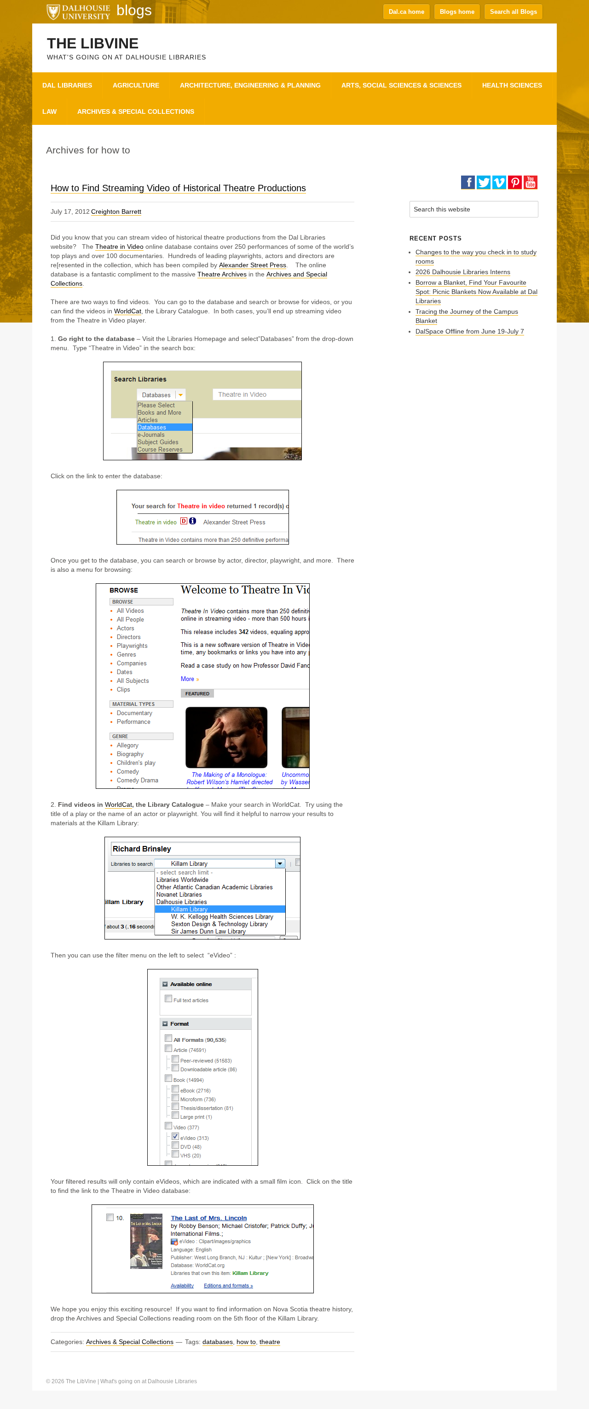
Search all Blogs (513, 11)
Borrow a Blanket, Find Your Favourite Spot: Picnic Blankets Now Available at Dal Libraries (476, 292)
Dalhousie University (78, 11)
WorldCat (127, 311)
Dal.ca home (406, 11)
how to (246, 1341)
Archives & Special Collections (129, 1341)
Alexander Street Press (252, 265)
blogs (134, 10)
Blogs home (457, 11)
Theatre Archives (222, 274)
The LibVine (93, 43)
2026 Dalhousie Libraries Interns (463, 272)
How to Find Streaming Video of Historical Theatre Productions (178, 188)
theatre (270, 1341)
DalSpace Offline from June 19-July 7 (470, 331)
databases (217, 1341)
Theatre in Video (119, 246)
